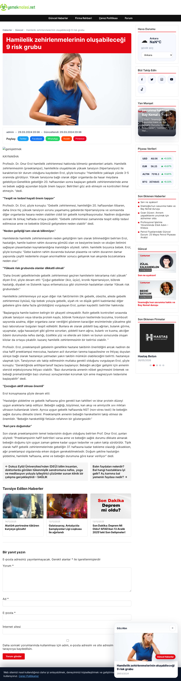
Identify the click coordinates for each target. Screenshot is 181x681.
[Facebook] (142, 79)
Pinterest (79, 138)
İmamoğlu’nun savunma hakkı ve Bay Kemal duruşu (158, 207)
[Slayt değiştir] (151, 365)
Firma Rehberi (83, 18)
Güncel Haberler (58, 18)
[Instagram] (162, 79)
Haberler (7, 30)
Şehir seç (147, 48)
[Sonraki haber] (170, 114)
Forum (129, 18)
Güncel (19, 30)
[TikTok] (142, 89)
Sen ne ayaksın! (149, 202)
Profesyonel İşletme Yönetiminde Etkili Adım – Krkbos (154, 225)
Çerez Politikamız (29, 675)
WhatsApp (53, 138)
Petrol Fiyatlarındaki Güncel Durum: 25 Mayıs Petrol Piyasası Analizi (158, 234)
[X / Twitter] (152, 79)
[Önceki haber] (163, 114)
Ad (6, 599)
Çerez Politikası (108, 18)
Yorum (8, 565)
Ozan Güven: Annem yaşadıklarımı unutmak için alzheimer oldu (155, 215)
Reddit (66, 138)
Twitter (23, 138)
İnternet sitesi (12, 626)
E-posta (9, 613)
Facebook (37, 138)
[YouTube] (172, 79)
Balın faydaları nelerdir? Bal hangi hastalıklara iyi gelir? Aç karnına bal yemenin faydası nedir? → (110, 472)
